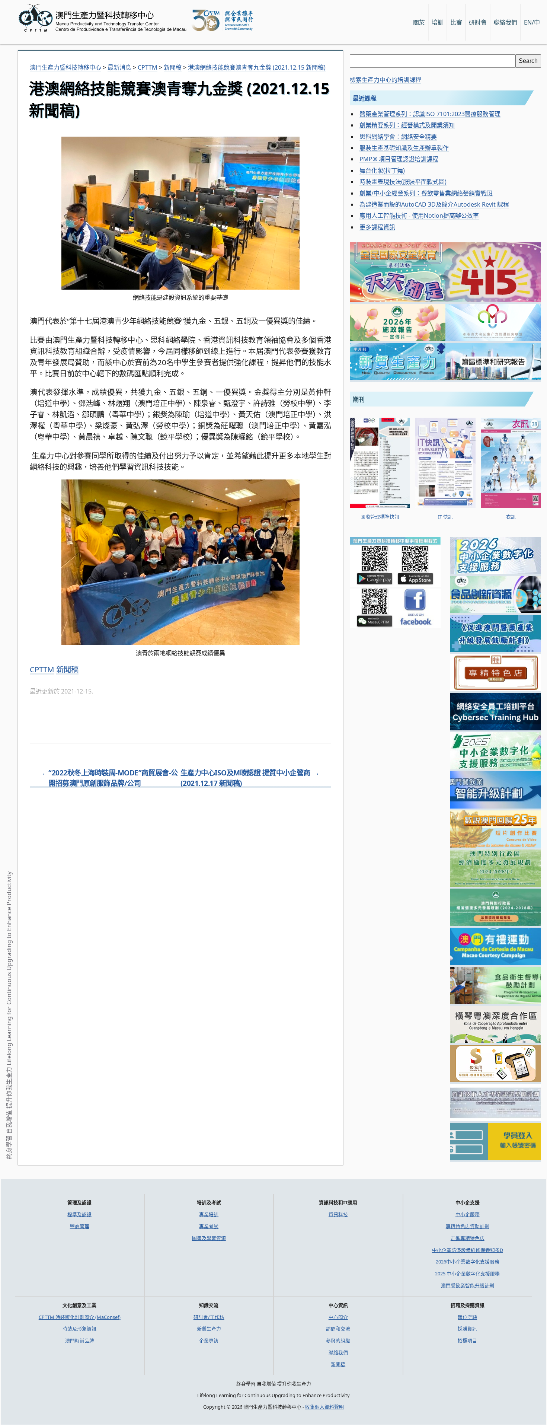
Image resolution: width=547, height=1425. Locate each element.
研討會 (478, 22)
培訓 (438, 22)
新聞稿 (67, 669)
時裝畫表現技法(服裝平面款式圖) (403, 182)
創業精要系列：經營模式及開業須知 (407, 125)
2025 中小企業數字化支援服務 (467, 1273)
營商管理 (79, 1226)
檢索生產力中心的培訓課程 (385, 80)
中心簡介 (338, 1317)
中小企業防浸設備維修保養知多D (467, 1250)
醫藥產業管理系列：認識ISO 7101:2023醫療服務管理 (429, 114)
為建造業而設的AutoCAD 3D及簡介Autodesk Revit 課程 (434, 204)
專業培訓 (208, 1214)
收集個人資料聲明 (324, 1406)
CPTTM (42, 669)
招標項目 (467, 1340)
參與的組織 (338, 1340)
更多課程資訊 (377, 227)
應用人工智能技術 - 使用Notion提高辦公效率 (419, 215)
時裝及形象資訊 (79, 1328)
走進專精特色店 (467, 1238)
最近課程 (365, 98)
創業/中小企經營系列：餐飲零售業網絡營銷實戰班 (426, 193)
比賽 (456, 22)
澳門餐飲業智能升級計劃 (467, 1285)
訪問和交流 (338, 1328)
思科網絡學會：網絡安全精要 (398, 137)
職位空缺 (467, 1317)
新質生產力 (209, 1328)
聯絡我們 (338, 1352)
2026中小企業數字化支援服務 (467, 1261)
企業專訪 (208, 1340)
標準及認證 (79, 1214)
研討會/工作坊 (208, 1317)
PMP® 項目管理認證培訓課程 (398, 159)
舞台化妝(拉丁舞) (382, 170)
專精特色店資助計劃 (467, 1226)
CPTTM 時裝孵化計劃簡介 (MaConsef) (80, 1317)
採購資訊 (467, 1328)
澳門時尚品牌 (79, 1340)
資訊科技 (338, 1214)
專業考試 (208, 1226)
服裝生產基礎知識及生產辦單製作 (404, 148)
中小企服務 (467, 1214)
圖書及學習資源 (209, 1238)
